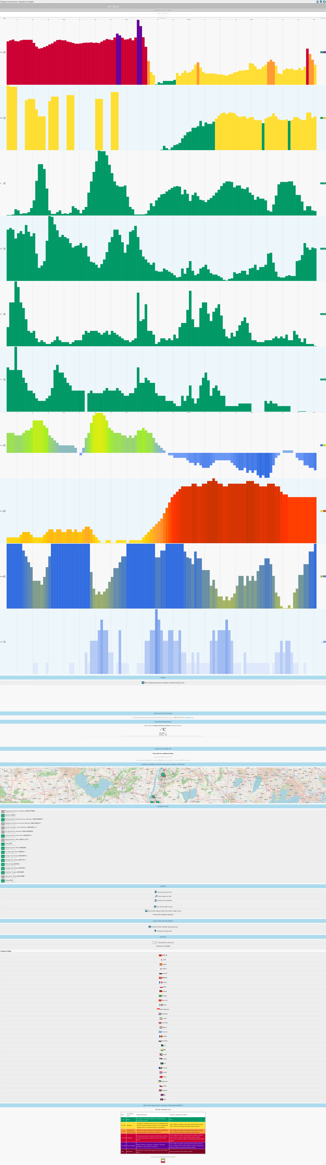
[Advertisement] (51, 698)
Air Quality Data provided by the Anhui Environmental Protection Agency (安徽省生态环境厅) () (163, 717)
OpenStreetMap (316, 802)
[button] (163, 776)
